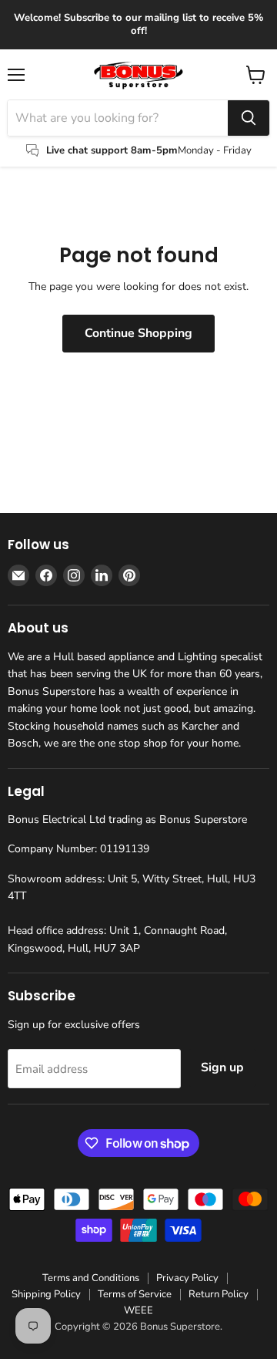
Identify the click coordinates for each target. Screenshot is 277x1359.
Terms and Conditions (90, 1278)
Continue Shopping (138, 333)
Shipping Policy (46, 1294)
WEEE (138, 1310)
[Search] (248, 118)
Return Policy (219, 1294)
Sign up (222, 1067)
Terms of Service (135, 1294)
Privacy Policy (187, 1278)
